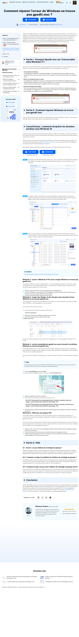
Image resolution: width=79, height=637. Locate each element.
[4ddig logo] (4, 2)
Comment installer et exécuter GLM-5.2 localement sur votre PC (10, 84)
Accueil (5, 587)
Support (52, 2)
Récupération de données (15, 2)
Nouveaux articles (7, 72)
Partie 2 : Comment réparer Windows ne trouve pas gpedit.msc (11, 44)
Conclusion (5, 56)
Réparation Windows (58, 24)
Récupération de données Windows (9, 70)
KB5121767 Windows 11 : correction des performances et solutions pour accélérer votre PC (9, 80)
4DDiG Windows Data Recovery (50, 142)
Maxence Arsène (22, 24)
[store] (66, 2)
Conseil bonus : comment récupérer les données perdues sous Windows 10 (11, 50)
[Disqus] (39, 542)
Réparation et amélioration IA (29, 2)
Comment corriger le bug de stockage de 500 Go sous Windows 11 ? (9, 88)
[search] (70, 2)
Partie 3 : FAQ (6, 54)
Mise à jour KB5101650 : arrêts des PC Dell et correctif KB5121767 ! (10, 76)
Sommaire (5, 35)
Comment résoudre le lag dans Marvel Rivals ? (10, 92)
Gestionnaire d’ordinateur (43, 2)
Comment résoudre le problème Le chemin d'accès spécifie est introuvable (41, 274)
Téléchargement (59, 2)
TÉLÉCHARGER (32, 19)
